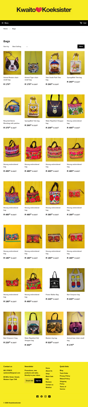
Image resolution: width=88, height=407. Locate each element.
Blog (61, 370)
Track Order (64, 373)
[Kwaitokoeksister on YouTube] (49, 397)
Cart (84, 23)
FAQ (47, 379)
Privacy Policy (65, 376)
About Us (49, 371)
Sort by (6, 46)
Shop (48, 374)
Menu (6, 23)
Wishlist (48, 387)
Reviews (49, 382)
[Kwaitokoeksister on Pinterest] (41, 397)
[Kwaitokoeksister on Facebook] (37, 397)
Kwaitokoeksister (15, 403)
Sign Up (38, 381)
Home (5, 29)
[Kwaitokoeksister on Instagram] (45, 397)
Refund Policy (65, 379)
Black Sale (49, 376)
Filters (81, 46)
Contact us (49, 385)
